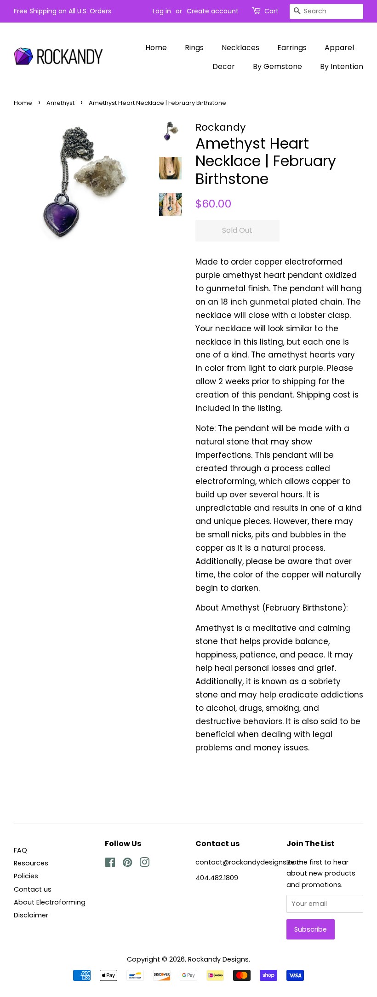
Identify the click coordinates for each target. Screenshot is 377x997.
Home (156, 47)
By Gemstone (277, 66)
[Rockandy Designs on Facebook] (110, 864)
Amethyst (60, 103)
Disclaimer (31, 915)
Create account (213, 11)
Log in (162, 11)
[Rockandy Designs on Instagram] (144, 864)
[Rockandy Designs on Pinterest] (127, 864)
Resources (31, 863)
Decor (223, 66)
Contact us (32, 889)
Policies (26, 876)
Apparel (339, 47)
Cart (271, 11)
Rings (194, 47)
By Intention (341, 66)
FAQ (20, 850)
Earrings (292, 47)
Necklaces (240, 47)
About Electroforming (50, 902)
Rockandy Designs (218, 959)
